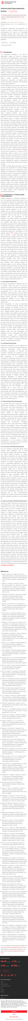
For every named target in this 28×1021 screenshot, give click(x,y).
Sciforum (3, 997)
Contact (2, 989)
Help (2, 987)
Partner (2, 991)
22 (21, 278)
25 (14, 318)
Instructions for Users (5, 986)
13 (21, 154)
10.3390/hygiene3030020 (7, 565)
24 (6, 301)
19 (21, 241)
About (2, 982)
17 (10, 232)
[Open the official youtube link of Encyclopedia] (12, 975)
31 (26, 410)
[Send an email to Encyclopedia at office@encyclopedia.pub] (2, 975)
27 (18, 367)
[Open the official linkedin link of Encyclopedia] (8, 975)
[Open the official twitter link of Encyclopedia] (5, 975)
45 (25, 561)
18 (12, 232)
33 (23, 428)
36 (21, 474)
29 (24, 389)
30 (16, 398)
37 (23, 474)
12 (26, 151)
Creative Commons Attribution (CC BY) (12, 947)
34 (18, 443)
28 (22, 383)
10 (13, 130)
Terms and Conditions (12, 951)
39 (1, 497)
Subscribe (5, 970)
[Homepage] (2, 2)
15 (13, 191)
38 (16, 484)
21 (26, 267)
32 (20, 417)
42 (21, 533)
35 (8, 470)
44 (9, 554)
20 (5, 254)
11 (24, 151)
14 (15, 167)
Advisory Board (4, 984)
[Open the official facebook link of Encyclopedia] (15, 975)
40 (26, 510)
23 (1, 288)
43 (26, 546)
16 (7, 210)
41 (17, 524)
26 (19, 340)
